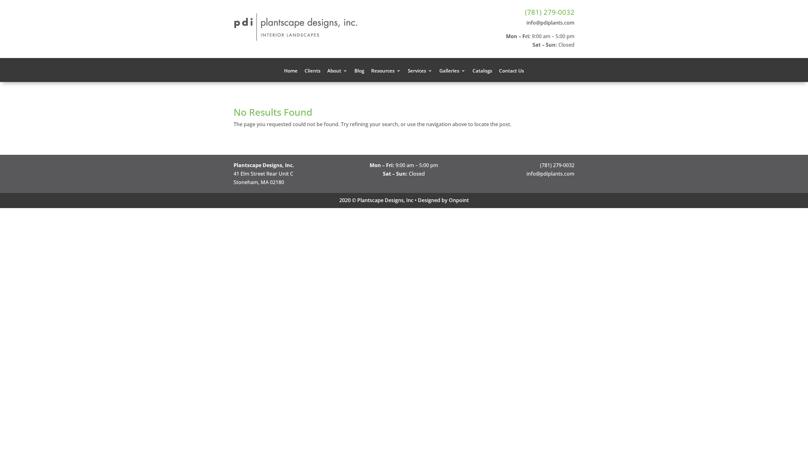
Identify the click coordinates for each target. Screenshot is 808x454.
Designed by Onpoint (443, 200)
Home (291, 71)
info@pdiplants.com (550, 22)
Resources (383, 71)
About (334, 71)
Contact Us (511, 71)
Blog (359, 71)
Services (417, 71)
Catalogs (482, 71)
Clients (312, 71)
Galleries (449, 71)
